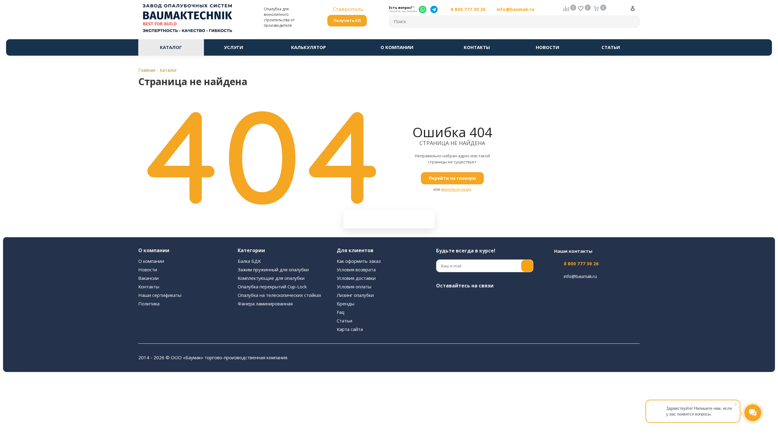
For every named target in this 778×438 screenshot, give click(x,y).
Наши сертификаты (159, 295)
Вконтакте (442, 300)
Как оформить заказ (359, 261)
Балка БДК (249, 261)
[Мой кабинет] (635, 11)
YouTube (488, 300)
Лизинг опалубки (355, 295)
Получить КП (347, 20)
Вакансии (148, 278)
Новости (147, 269)
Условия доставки (356, 278)
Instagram (457, 300)
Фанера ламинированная (265, 304)
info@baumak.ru (515, 9)
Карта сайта (350, 329)
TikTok (457, 315)
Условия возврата (356, 269)
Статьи (344, 321)
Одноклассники (503, 300)
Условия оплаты (354, 286)
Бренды (345, 304)
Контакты (148, 286)
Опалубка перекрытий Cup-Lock (272, 286)
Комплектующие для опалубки (271, 278)
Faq (340, 312)
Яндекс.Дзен (442, 315)
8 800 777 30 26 (468, 9)
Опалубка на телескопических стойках (279, 295)
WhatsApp (518, 300)
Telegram (472, 300)
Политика (149, 304)
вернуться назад (456, 189)
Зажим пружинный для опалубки (273, 269)
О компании (151, 261)
